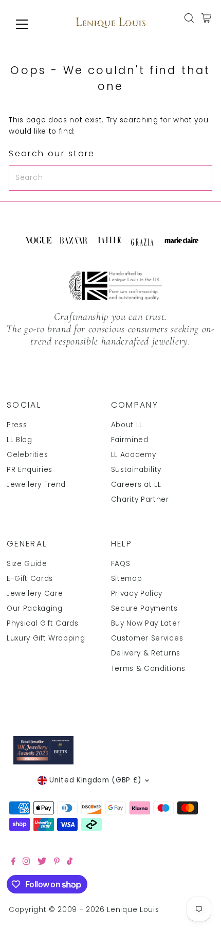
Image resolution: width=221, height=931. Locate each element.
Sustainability (136, 469)
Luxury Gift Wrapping (46, 638)
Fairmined (130, 440)
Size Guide (27, 564)
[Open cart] (206, 18)
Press (17, 425)
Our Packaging (35, 608)
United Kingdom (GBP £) (95, 780)
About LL (127, 425)
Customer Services (147, 638)
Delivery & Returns (145, 653)
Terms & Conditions (148, 668)
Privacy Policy (137, 593)
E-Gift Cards (30, 578)
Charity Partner (140, 499)
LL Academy (133, 455)
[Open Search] (189, 18)
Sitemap (126, 578)
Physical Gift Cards (43, 623)
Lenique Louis (134, 910)
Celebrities (27, 455)
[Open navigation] (33, 24)
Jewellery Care (35, 593)
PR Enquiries (29, 469)
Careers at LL (136, 484)
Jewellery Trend (36, 484)
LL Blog (19, 440)
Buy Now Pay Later (145, 623)
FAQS (121, 564)
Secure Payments (144, 608)
